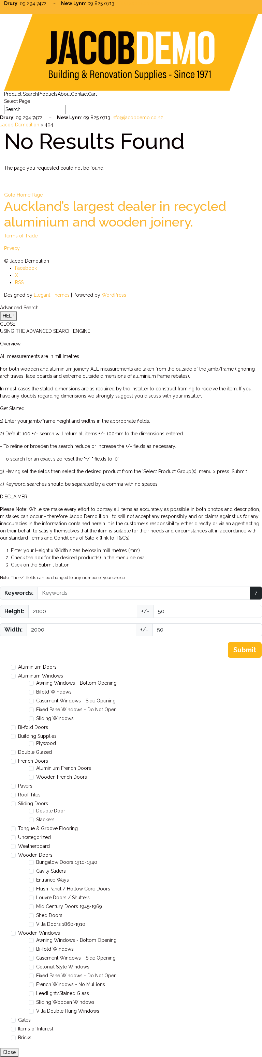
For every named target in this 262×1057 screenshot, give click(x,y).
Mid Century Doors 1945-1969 (69, 906)
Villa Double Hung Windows (67, 1011)
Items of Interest (35, 1028)
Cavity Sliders (51, 871)
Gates (24, 1020)
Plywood (46, 743)
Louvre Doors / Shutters (63, 897)
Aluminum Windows (40, 676)
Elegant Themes (52, 295)
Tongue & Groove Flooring (48, 828)
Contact (79, 94)
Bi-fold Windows (55, 949)
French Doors (33, 761)
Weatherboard (34, 846)
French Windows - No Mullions (70, 984)
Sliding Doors (33, 803)
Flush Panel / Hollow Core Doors (73, 888)
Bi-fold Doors (33, 727)
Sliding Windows (55, 718)
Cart (92, 94)
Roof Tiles (29, 794)
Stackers (45, 819)
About (64, 94)
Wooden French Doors (61, 777)
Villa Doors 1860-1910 (60, 924)
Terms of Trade (21, 235)
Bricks (24, 1037)
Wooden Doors (35, 855)
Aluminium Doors (37, 667)
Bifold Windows (54, 692)
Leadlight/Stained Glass (62, 993)
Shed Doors (49, 915)
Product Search (21, 94)
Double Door (50, 810)
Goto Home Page (23, 195)
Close (9, 1052)
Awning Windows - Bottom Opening (76, 683)
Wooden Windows (39, 933)
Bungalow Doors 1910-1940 (66, 862)
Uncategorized (34, 837)
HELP (8, 315)
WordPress (114, 295)
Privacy (12, 248)
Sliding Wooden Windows (65, 1002)
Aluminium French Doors (63, 768)
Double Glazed (35, 752)
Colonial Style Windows (62, 966)
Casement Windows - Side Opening (76, 700)
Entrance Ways (52, 880)
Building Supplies (37, 736)
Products (48, 94)
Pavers (25, 786)
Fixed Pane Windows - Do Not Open (76, 709)
